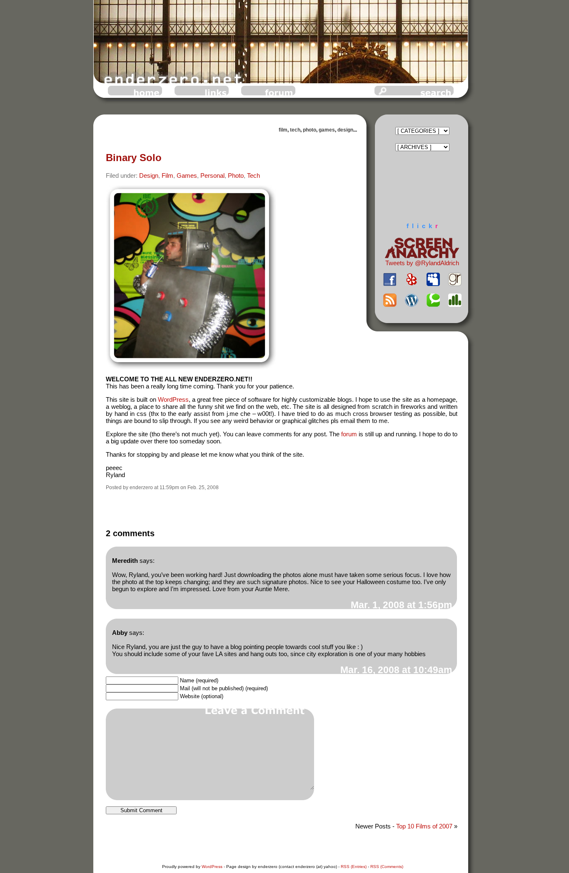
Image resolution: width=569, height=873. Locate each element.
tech (295, 130)
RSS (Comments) (386, 866)
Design (148, 175)
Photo (236, 175)
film (283, 130)
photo (309, 130)
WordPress (173, 399)
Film (167, 175)
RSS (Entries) (354, 866)
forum (349, 434)
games (327, 130)
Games (187, 175)
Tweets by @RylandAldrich (422, 262)
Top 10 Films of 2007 (424, 826)
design (345, 130)
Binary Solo (134, 157)
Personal (212, 175)
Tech (253, 175)
